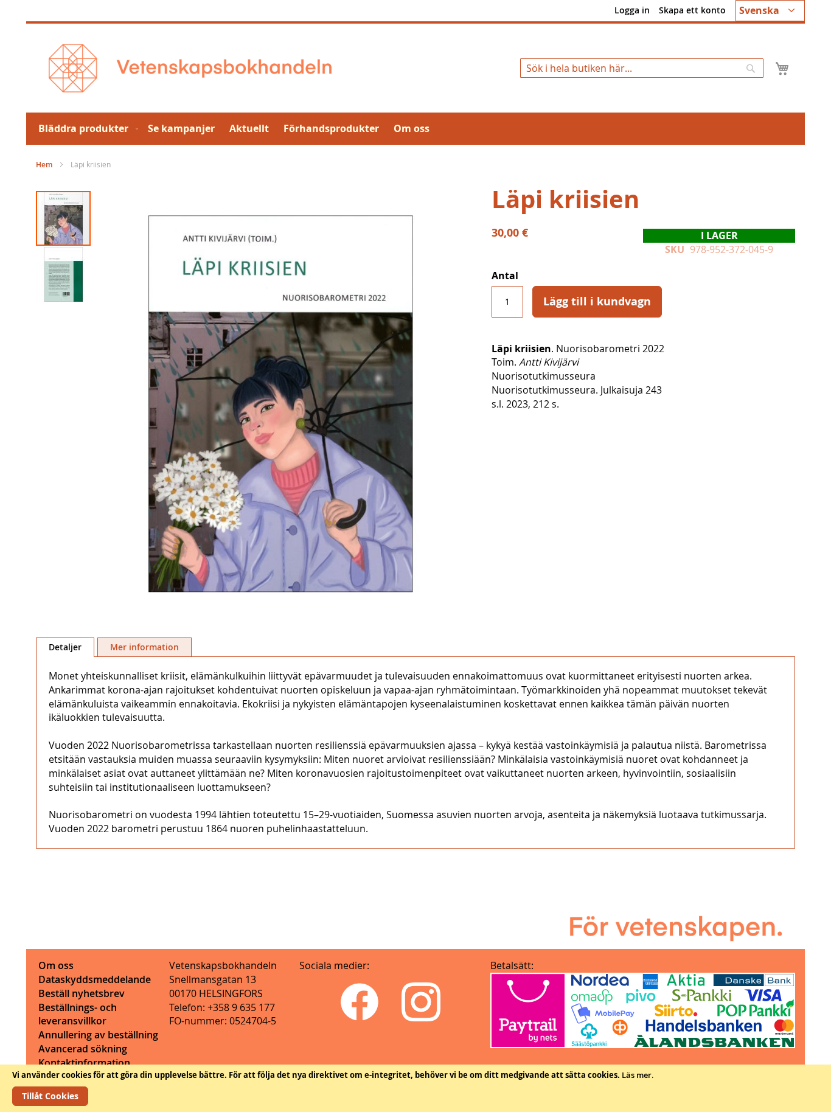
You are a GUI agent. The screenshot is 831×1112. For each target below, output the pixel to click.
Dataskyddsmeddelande (94, 979)
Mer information (144, 647)
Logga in (632, 10)
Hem (44, 164)
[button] (770, 11)
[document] (415, 1088)
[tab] (65, 647)
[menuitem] (86, 129)
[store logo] (190, 68)
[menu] (415, 129)
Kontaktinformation (84, 1062)
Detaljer (65, 647)
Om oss (56, 965)
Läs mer (637, 1074)
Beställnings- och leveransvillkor (77, 1014)
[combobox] (641, 68)
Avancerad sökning (82, 1048)
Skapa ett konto (692, 10)
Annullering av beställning (98, 1034)
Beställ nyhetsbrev (81, 993)
